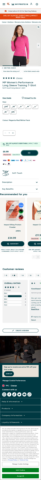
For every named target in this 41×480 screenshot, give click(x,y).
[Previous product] (34, 257)
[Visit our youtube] (24, 394)
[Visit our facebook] (9, 394)
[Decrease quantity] (5, 132)
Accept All (20, 476)
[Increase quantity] (13, 132)
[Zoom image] (38, 27)
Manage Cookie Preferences (14, 380)
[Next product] (38, 257)
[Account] (31, 4)
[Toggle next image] (38, 45)
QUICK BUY (14, 244)
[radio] (6, 106)
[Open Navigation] (4, 4)
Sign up (9, 374)
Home (4, 22)
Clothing (10, 22)
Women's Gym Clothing (23, 22)
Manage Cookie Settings (20, 464)
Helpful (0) (37, 317)
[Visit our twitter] (19, 394)
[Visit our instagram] (4, 394)
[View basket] (37, 4)
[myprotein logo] (20, 4)
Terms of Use (24, 460)
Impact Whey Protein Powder (12, 226)
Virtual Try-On (30, 98)
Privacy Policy (12, 460)
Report (33, 320)
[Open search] (8, 4)
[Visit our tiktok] (14, 394)
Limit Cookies (20, 470)
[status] (9, 132)
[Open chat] (29, 394)
